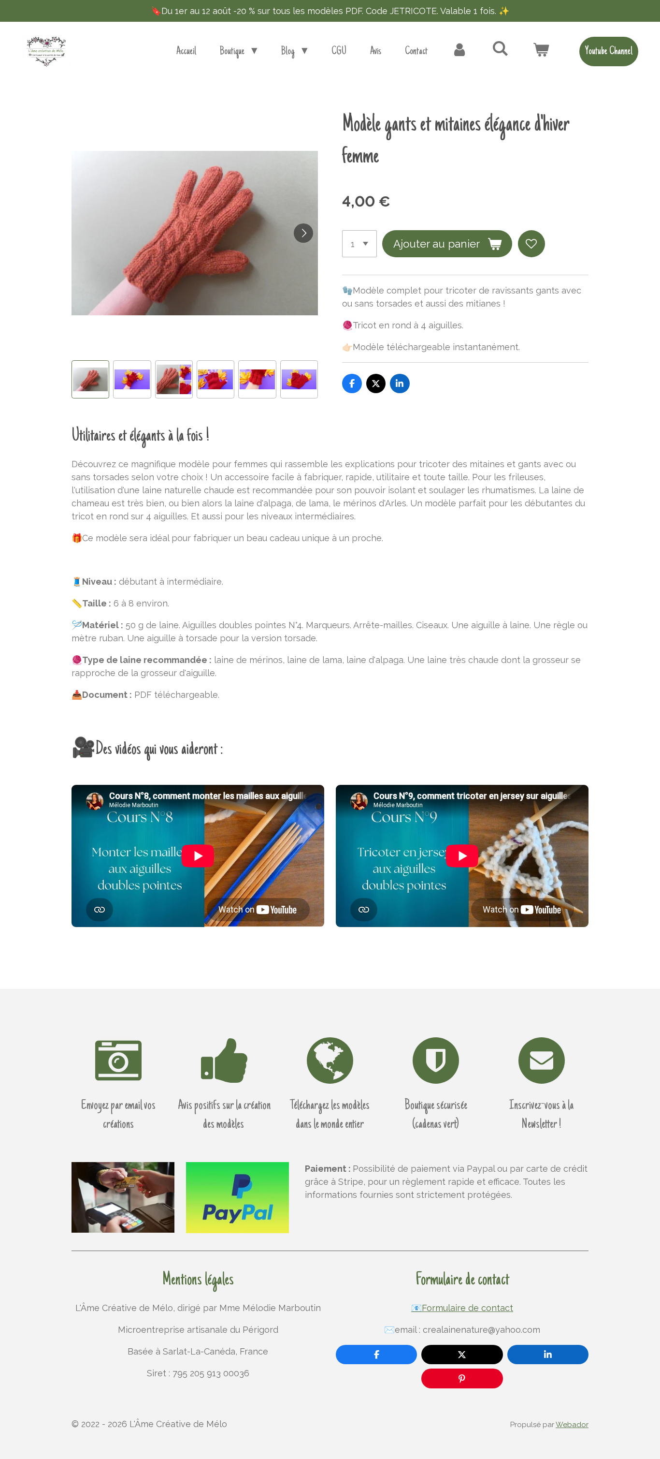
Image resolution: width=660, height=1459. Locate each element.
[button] (90, 379)
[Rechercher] (500, 49)
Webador (572, 1424)
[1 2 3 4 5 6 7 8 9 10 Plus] (359, 243)
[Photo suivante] (303, 233)
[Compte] (459, 52)
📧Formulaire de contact (462, 1308)
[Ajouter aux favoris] (531, 243)
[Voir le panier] (541, 52)
